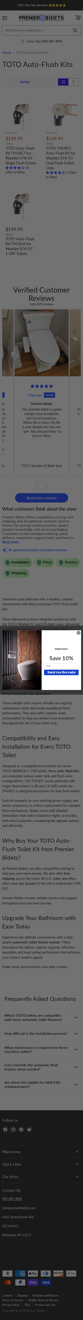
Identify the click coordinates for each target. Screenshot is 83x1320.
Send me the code (61, 672)
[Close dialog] (78, 633)
